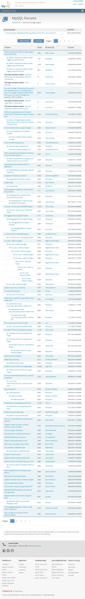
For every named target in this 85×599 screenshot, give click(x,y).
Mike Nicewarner (50, 514)
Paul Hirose (49, 483)
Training (21, 564)
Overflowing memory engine (13, 483)
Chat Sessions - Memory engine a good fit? (18, 486)
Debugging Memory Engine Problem (16, 216)
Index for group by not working (14, 288)
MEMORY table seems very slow (14, 437)
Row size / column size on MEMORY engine (18, 207)
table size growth (10, 389)
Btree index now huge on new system (16, 444)
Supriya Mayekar (50, 377)
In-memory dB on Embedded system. (16, 234)
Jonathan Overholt (51, 508)
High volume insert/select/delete (15, 476)
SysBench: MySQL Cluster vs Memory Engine (19, 480)
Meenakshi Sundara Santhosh (55, 426)
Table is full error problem (12, 356)
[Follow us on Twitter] (8, 551)
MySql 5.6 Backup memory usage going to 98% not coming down (17, 77)
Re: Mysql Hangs (12, 186)
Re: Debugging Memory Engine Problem (20, 219)
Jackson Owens (50, 486)
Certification (22, 567)
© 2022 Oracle (17, 591)
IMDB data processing (11, 360)
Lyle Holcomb (49, 191)
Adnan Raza (49, 330)
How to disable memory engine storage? (17, 128)
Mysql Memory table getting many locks (17, 403)
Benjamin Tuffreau (51, 389)
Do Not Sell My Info (13, 595)
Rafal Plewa (49, 448)
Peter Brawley (49, 64)
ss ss (46, 323)
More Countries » (35, 546)
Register (80, 4)
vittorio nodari (50, 84)
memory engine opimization (13, 430)
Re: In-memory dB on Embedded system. (20, 237)
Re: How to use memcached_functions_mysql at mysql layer (19, 383)
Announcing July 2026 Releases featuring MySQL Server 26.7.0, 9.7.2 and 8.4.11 (30, 33)
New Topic (39, 41)
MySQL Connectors (57, 575)
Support (21, 572)
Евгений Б (48, 59)
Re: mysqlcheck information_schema (19, 179)
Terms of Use (25, 595)
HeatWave (5, 564)
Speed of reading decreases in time (15, 441)
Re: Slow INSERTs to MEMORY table (18, 451)
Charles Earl (49, 216)
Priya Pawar (49, 102)
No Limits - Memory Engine (13, 241)
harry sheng (49, 207)
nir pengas (48, 434)
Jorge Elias (48, 366)
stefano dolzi (49, 454)
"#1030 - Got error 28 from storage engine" (18, 366)
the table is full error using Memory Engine (18, 330)
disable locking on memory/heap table (17, 458)
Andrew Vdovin (50, 128)
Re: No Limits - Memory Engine (17, 244)
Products (6, 560)
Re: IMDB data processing (15, 363)
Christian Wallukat (51, 360)
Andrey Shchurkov (51, 441)
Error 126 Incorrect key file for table (16, 323)
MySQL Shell (39, 572)
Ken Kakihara (49, 299)
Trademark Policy (36, 595)
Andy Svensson (50, 288)
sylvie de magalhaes (51, 176)
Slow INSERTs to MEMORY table (14, 448)
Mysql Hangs (8, 183)
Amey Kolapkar (50, 93)
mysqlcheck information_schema (15, 176)
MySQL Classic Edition (9, 578)
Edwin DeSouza (50, 480)
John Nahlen (49, 420)
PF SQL (47, 291)
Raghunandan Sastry (52, 241)
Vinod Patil (48, 107)
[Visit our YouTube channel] (12, 551)
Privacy (4, 595)
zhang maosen (50, 461)
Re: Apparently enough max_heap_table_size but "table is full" (22, 317)
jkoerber (48, 497)
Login (74, 4)
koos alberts (49, 458)
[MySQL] (6, 4)
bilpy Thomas (49, 183)
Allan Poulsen (49, 53)
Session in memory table (12, 454)
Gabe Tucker (49, 491)
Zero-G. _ (48, 154)
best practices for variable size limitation (17, 434)
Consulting (22, 570)
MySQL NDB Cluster (41, 569)
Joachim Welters (50, 472)
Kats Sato (48, 165)
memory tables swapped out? (14, 143)
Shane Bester (49, 284)
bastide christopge (51, 412)
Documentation (59, 560)
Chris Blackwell (50, 437)
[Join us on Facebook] (4, 551)
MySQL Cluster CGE (8, 580)
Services (22, 560)
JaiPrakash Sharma (51, 114)
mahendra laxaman (51, 143)
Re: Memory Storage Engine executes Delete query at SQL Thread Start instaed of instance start (20, 122)
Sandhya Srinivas (51, 234)
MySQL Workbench (41, 578)
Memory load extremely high (13, 412)
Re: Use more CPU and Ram (16, 295)
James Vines (49, 466)
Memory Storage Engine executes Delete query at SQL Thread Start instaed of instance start (19, 114)
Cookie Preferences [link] (49, 595)
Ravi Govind (49, 476)
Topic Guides (56, 578)
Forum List (16, 22)
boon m (48, 403)
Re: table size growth (13, 393)
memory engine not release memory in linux (19, 461)
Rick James (48, 122)
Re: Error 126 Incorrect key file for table (19, 326)
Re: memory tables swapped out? (18, 146)
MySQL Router (39, 575)
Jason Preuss (49, 444)
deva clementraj (50, 430)
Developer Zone (9, 10)
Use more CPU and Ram (12, 291)
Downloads (40, 560)
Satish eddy (49, 77)
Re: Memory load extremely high (17, 415)
